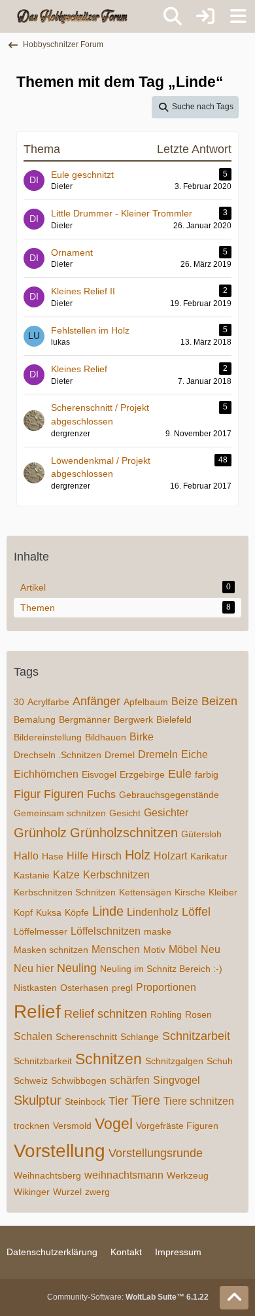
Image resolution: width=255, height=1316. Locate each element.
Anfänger (96, 701)
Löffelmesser (40, 931)
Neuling (77, 968)
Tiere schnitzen (198, 1101)
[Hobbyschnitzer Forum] (73, 16)
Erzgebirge (142, 774)
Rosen (198, 1014)
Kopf (23, 912)
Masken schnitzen (51, 949)
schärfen (130, 1080)
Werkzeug (188, 1175)
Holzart (170, 855)
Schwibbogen (79, 1080)
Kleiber (223, 892)
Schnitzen (108, 1058)
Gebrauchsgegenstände (169, 794)
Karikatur (209, 856)
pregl (122, 987)
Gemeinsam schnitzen (60, 813)
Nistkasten (35, 987)
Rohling (166, 1014)
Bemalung (35, 719)
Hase (52, 856)
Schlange (139, 1036)
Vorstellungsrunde (156, 1153)
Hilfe (77, 855)
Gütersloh (201, 834)
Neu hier (34, 968)
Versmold (72, 1125)
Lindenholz (152, 912)
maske (157, 931)
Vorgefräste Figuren (177, 1125)
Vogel (114, 1123)
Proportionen (166, 987)
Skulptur (37, 1100)
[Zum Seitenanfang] (234, 1297)
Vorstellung (59, 1151)
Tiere (145, 1100)
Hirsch (107, 855)
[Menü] (238, 16)
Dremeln (158, 754)
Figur (27, 794)
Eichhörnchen (46, 774)
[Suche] (173, 16)
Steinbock (85, 1101)
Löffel (196, 911)
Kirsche (190, 892)
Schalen (33, 1036)
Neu (210, 949)
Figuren (64, 794)
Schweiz (31, 1080)
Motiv (154, 949)
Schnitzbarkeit (43, 1061)
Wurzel (67, 1191)
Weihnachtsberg (47, 1175)
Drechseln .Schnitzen (57, 755)
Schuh (220, 1061)
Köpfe (77, 912)
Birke (141, 736)
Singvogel (176, 1080)
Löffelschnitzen (106, 931)
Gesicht (125, 813)
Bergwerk (133, 719)
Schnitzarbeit (196, 1036)
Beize (184, 701)
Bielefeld (174, 719)
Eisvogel (99, 774)
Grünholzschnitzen (124, 832)
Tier (118, 1100)
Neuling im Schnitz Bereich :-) (161, 968)
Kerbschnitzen (116, 874)
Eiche (194, 754)
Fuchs (101, 794)
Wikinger (32, 1191)
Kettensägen (145, 892)
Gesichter (166, 812)
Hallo (26, 855)
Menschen (116, 949)
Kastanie (32, 875)
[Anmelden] (205, 16)
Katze (66, 874)
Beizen (219, 701)
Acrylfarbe (48, 702)
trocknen (32, 1125)
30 (19, 702)
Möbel (183, 949)
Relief (37, 1011)
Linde (108, 911)
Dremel (120, 755)
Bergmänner (84, 719)
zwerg (97, 1191)
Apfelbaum (146, 702)
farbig (206, 774)
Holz (137, 855)
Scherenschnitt (86, 1036)
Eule (180, 773)
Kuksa (48, 912)
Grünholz (40, 832)
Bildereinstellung (48, 737)
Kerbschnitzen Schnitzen (65, 892)
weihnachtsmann (123, 1175)
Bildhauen (105, 737)
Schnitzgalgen (174, 1061)
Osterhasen (84, 987)
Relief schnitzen (105, 1013)
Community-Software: (128, 1297)
